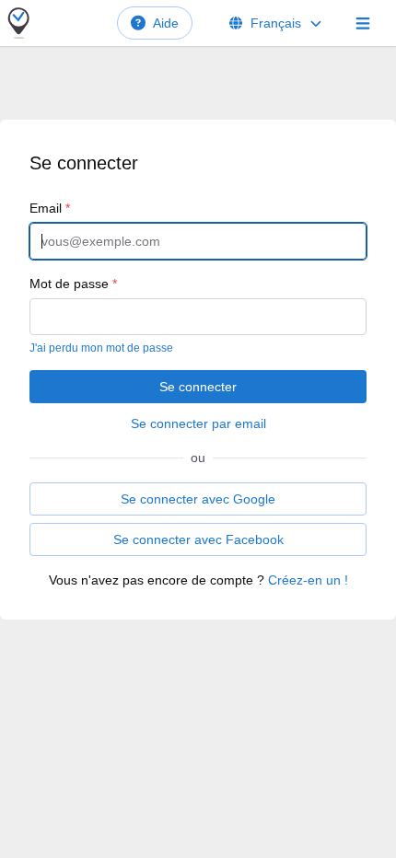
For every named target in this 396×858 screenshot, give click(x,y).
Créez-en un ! (308, 580)
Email (49, 208)
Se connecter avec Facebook (198, 539)
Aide (166, 23)
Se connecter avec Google (198, 499)
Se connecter (198, 386)
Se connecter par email (198, 423)
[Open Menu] (362, 23)
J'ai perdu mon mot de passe (101, 348)
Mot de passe (73, 283)
